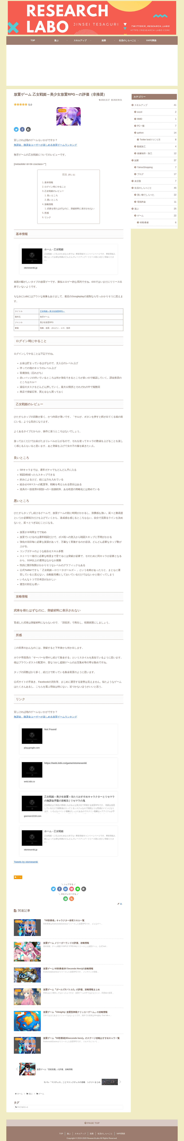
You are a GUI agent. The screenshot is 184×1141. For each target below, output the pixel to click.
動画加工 (156, 146)
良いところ (52, 195)
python (156, 132)
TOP (61, 1133)
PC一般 (156, 126)
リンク (47, 217)
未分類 (155, 181)
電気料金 (156, 202)
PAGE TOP (93, 1123)
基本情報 (48, 182)
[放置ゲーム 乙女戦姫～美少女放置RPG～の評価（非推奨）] (65, 889)
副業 (155, 160)
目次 (64, 174)
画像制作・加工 (156, 153)
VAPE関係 (121, 1133)
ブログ (156, 174)
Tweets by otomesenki (26, 862)
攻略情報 (48, 204)
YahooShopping (156, 167)
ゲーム (18, 877)
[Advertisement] (92, 67)
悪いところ (52, 200)
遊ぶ (155, 208)
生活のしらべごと (155, 188)
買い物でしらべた (156, 195)
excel (156, 112)
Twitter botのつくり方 (158, 139)
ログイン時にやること (55, 186)
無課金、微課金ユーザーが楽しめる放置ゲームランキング (45, 145)
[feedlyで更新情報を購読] (65, 898)
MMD (156, 119)
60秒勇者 (158, 222)
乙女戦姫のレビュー (54, 191)
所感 (46, 213)
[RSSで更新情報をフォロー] (71, 898)
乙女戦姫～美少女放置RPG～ (52, 311)
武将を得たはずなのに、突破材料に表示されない (70, 208)
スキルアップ (155, 105)
